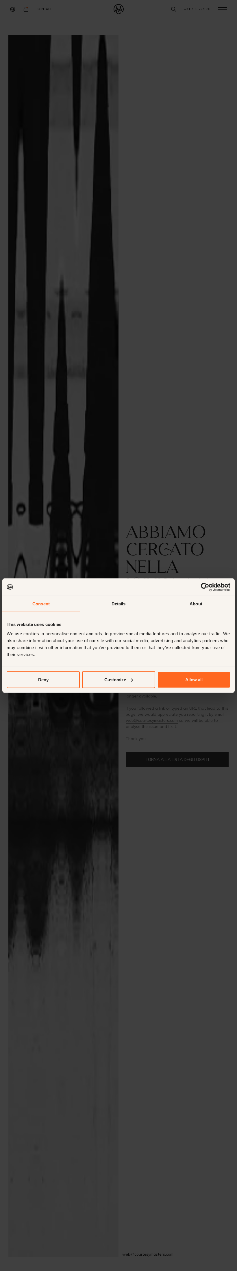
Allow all (194, 679)
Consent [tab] (41, 603)
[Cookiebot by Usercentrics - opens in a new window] (205, 587)
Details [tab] (119, 603)
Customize (115, 679)
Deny (43, 679)
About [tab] (196, 603)
